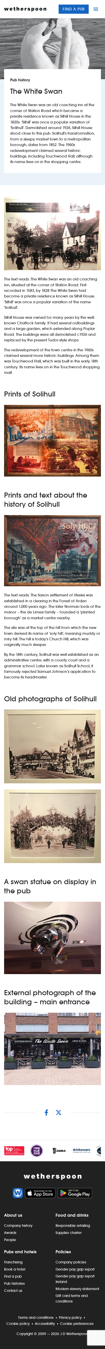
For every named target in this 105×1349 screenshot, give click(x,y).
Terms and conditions (36, 1317)
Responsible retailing (73, 1225)
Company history (18, 1225)
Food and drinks (72, 1215)
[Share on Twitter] (59, 1112)
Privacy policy (70, 1317)
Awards (10, 1232)
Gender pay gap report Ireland (75, 1279)
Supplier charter (69, 1232)
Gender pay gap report (75, 1269)
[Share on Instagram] (46, 1112)
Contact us (13, 1290)
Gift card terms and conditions (72, 1298)
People (10, 1239)
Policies (63, 1252)
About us (13, 1215)
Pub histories (14, 1283)
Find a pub (74, 9)
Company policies (71, 1262)
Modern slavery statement (77, 1289)
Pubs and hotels (20, 1252)
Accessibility (45, 1323)
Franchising (13, 1262)
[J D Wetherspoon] (25, 9)
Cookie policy (18, 1323)
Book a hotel (14, 1269)
